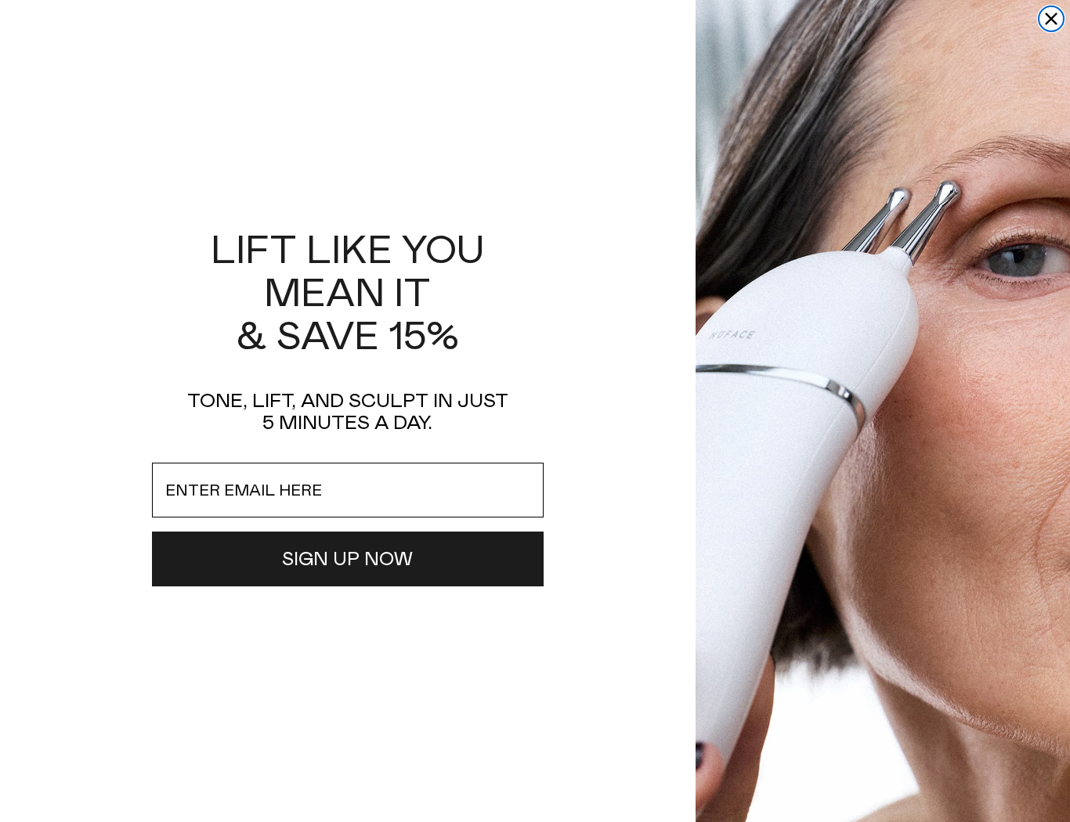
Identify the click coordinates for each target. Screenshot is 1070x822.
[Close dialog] (1051, 18)
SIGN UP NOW (347, 559)
